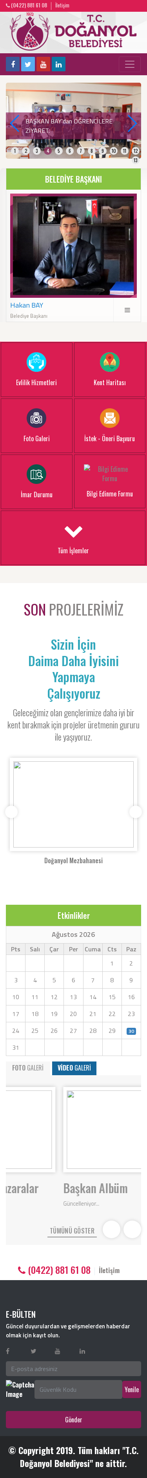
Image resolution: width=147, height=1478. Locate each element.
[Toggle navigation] (130, 64)
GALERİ (28, 1067)
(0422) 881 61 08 (28, 5)
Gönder (73, 1419)
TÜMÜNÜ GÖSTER (72, 1230)
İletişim (62, 5)
